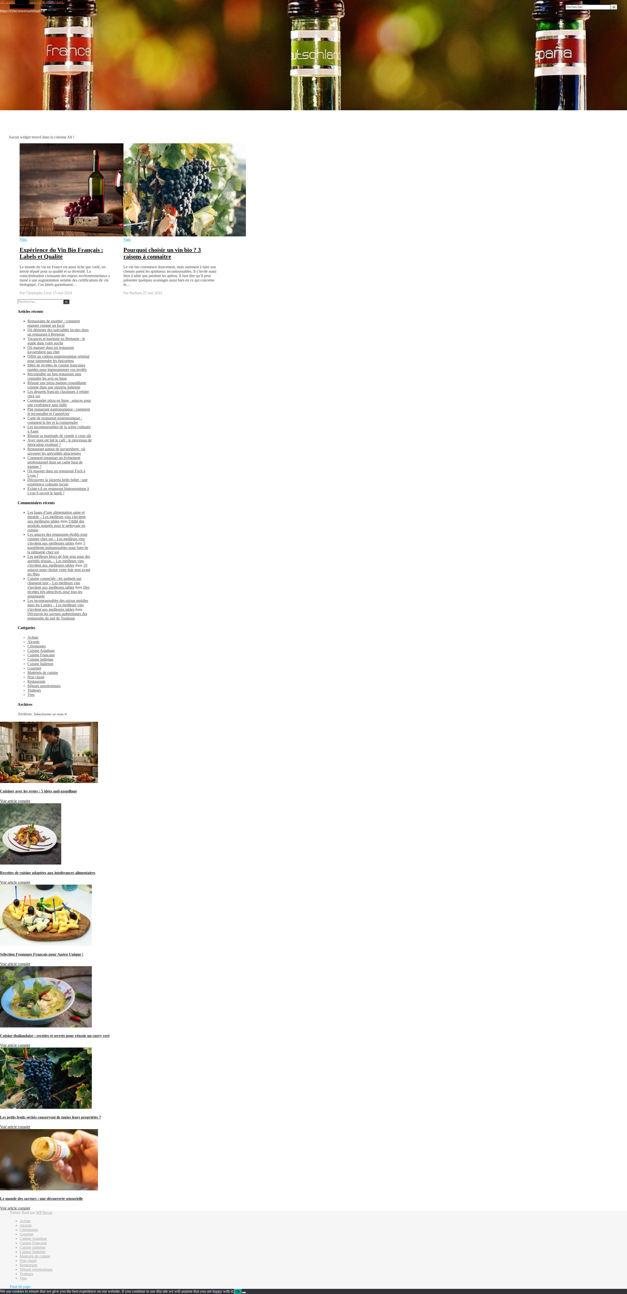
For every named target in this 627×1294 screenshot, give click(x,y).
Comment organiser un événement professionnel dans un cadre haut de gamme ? (55, 462)
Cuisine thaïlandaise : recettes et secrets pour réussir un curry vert (54, 1036)
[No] (244, 1292)
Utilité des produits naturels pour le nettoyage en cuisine (56, 525)
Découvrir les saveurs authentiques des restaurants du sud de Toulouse (57, 616)
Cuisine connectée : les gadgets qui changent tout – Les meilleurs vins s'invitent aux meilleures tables (54, 582)
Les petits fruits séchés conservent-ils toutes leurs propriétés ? (50, 1117)
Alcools (33, 642)
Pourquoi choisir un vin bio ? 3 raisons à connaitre (162, 253)
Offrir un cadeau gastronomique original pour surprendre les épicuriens (58, 358)
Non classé (35, 677)
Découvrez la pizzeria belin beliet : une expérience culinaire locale (57, 482)
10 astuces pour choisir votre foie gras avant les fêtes (58, 569)
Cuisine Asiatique (41, 650)
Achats (32, 637)
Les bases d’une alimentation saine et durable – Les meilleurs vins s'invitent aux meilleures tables (56, 516)
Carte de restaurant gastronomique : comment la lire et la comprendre (54, 420)
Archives (25, 714)
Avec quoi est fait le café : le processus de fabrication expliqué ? (59, 442)
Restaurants (36, 681)
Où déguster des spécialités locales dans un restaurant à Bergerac (58, 332)
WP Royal (44, 1212)
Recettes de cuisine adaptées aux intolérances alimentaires (47, 873)
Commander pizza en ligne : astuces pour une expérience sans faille (59, 402)
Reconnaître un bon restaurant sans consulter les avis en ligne (54, 376)
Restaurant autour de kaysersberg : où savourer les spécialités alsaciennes (56, 451)
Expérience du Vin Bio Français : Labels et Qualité (61, 253)
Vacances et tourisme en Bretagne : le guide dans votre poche (56, 341)
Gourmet (34, 668)
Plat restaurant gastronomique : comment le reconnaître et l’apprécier (58, 411)
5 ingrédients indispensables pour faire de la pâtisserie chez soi (57, 547)
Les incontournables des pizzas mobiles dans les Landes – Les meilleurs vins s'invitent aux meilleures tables (57, 604)
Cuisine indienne (40, 659)
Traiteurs (34, 690)
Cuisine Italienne (40, 664)
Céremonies (36, 646)
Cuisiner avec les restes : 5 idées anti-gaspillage (38, 791)
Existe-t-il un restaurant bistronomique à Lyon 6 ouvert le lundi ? (58, 491)
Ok (238, 1291)
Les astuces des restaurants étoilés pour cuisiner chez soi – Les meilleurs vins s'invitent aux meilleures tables (57, 538)
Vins (23, 239)
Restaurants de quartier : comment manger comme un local (53, 323)
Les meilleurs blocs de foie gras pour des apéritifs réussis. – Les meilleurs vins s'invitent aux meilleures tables (58, 560)
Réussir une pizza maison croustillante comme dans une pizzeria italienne (56, 385)
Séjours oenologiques (43, 686)
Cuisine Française (41, 655)
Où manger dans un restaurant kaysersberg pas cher (50, 349)
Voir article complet (15, 801)
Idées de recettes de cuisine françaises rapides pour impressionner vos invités (56, 367)
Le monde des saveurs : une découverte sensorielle (41, 1198)
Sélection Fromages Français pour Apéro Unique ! (41, 954)
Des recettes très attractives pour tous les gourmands (58, 591)
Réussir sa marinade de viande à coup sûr (59, 436)
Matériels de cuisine (42, 673)
